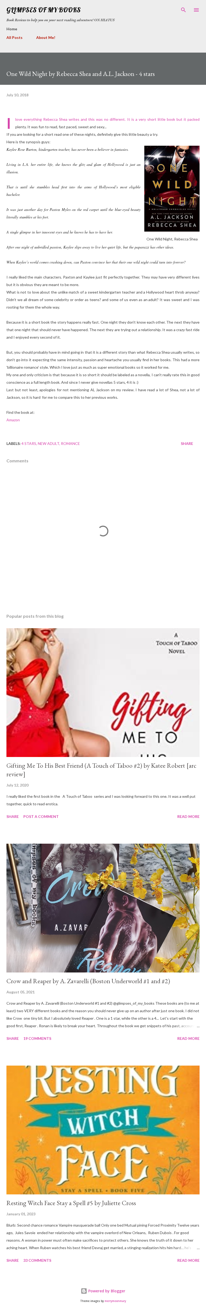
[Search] (183, 9)
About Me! (45, 37)
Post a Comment (41, 816)
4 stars (28, 443)
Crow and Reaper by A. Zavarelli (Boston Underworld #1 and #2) (88, 981)
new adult (48, 443)
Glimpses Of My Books (43, 10)
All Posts (14, 37)
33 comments (37, 1260)
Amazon (13, 420)
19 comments (37, 1038)
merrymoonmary (115, 1301)
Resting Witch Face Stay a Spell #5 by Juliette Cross (71, 1203)
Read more (188, 816)
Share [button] (187, 443)
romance (70, 443)
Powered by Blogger (106, 1290)
